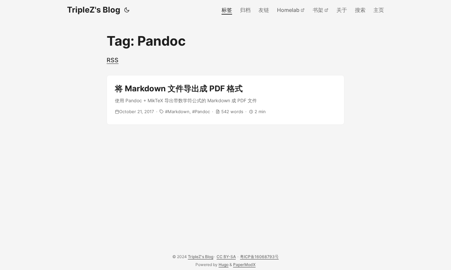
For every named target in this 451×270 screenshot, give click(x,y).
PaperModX (244, 264)
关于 (341, 10)
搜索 (360, 10)
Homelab (288, 10)
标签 (227, 10)
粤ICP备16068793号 (259, 256)
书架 (318, 10)
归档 (245, 10)
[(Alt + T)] (127, 10)
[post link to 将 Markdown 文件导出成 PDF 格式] (225, 99)
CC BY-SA (226, 256)
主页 (378, 10)
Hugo (223, 264)
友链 (264, 10)
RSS (113, 60)
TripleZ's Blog (93, 10)
